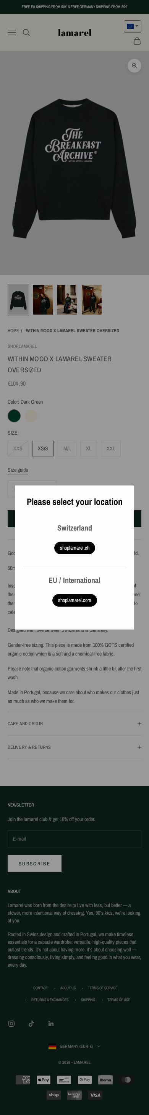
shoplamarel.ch (74, 547)
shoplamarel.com (74, 600)
